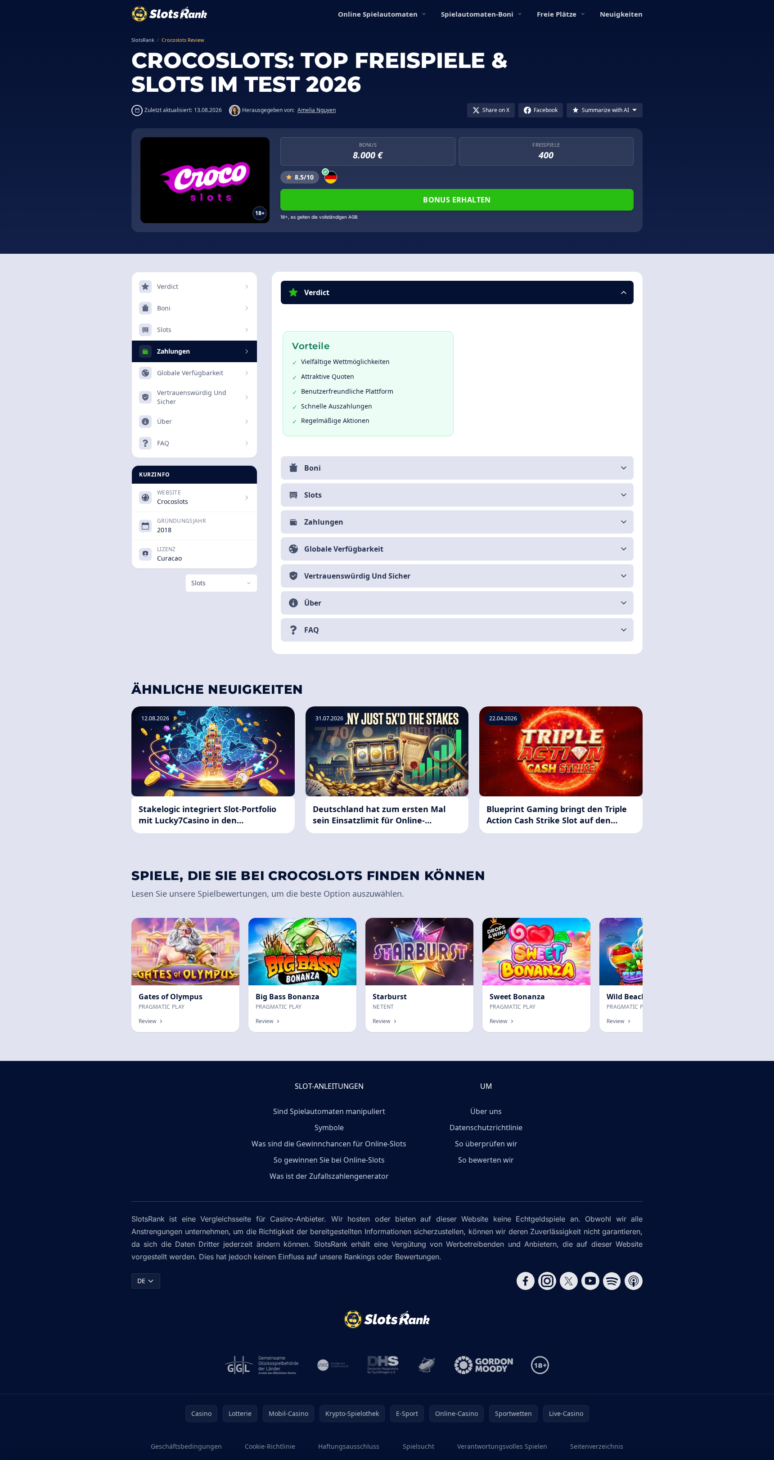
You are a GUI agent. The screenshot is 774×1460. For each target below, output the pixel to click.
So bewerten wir (486, 1160)
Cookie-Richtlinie (270, 1446)
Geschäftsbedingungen (186, 1446)
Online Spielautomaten (378, 13)
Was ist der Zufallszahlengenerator (329, 1176)
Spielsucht (418, 1446)
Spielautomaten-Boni (477, 13)
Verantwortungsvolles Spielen (502, 1446)
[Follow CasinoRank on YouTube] (590, 1281)
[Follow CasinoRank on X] (569, 1281)
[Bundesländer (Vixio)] (333, 1365)
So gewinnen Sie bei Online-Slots (329, 1160)
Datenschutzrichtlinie (486, 1127)
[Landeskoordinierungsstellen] (426, 1365)
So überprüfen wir (486, 1144)
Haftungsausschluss (348, 1446)
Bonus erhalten (457, 200)
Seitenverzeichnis (596, 1446)
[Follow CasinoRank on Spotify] (612, 1281)
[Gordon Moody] (483, 1365)
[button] (457, 292)
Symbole (329, 1127)
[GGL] (262, 1365)
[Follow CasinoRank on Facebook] (526, 1281)
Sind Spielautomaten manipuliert (329, 1111)
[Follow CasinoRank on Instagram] (547, 1281)
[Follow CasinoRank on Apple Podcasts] (634, 1281)
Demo (223, 927)
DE (141, 1280)
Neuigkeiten (621, 13)
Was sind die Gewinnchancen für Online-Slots (329, 1144)
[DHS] (383, 1365)
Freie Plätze (556, 13)
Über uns (486, 1111)
